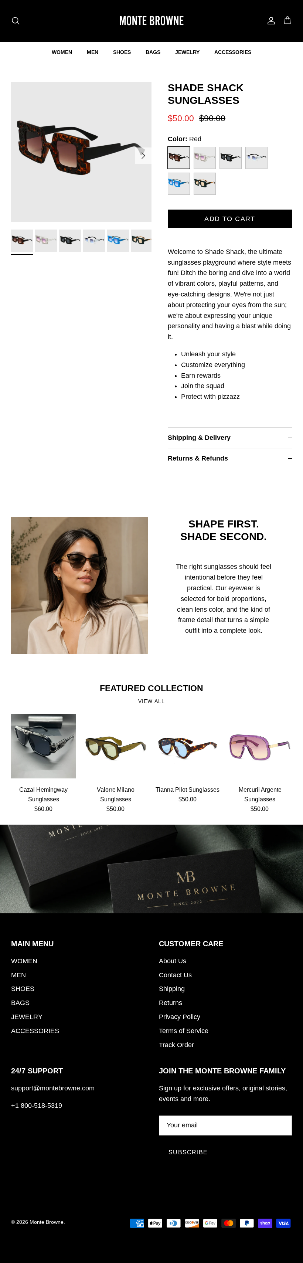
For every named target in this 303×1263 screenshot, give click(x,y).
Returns (170, 1002)
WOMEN (62, 52)
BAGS (153, 52)
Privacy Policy (179, 1017)
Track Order (176, 1045)
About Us (172, 961)
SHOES (122, 52)
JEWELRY (187, 52)
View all (151, 701)
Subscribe (188, 1152)
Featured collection (151, 688)
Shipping (172, 988)
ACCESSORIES (232, 52)
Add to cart (229, 219)
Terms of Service (183, 1031)
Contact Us (175, 975)
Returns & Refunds (198, 458)
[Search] (15, 20)
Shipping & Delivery (199, 437)
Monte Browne (47, 1222)
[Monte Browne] (151, 20)
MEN (92, 52)
